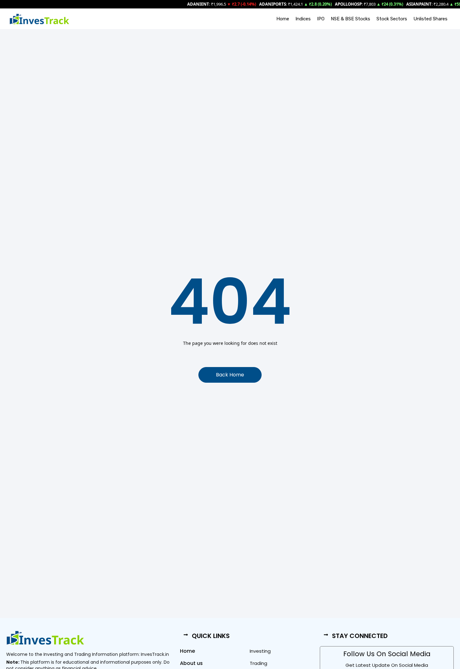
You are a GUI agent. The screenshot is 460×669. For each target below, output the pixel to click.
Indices (303, 19)
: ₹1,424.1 (276, 4)
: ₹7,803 (350, 4)
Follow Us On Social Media (387, 653)
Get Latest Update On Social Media (386, 665)
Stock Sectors (391, 19)
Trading (258, 663)
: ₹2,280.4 (422, 4)
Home (282, 19)
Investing (260, 651)
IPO (321, 19)
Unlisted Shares (430, 19)
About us (191, 663)
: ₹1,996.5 (201, 4)
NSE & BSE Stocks (350, 19)
